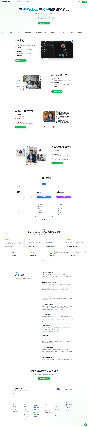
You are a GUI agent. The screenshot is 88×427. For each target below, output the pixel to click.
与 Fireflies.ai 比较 (26, 417)
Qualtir (46, 402)
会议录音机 (15, 402)
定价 (31, 1)
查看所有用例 (26, 411)
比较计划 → (44, 219)
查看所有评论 (43, 260)
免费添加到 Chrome (43, 23)
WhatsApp (37, 414)
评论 (56, 408)
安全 (34, 1)
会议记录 (14, 406)
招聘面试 (25, 406)
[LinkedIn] (13, 393)
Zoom (37, 405)
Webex (37, 409)
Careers (46, 406)
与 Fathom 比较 (26, 419)
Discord (37, 416)
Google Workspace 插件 (49, 412)
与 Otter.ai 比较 (26, 416)
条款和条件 (57, 414)
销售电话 (25, 402)
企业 (56, 404)
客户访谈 (25, 404)
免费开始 (23, 196)
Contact (46, 404)
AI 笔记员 (14, 409)
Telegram (37, 412)
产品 (13, 1)
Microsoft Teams (38, 407)
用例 (23, 1)
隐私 (56, 415)
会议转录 (14, 404)
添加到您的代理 (57, 409)
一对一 (25, 408)
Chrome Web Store (39, 234)
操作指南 (18, 1)
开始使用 (84, 1)
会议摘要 (14, 408)
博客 (37, 1)
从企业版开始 (63, 196)
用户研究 (25, 409)
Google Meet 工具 (16, 411)
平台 (27, 1)
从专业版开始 (43, 196)
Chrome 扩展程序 (47, 410)
